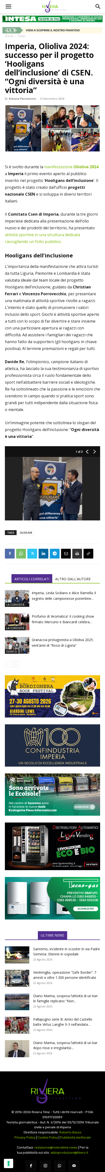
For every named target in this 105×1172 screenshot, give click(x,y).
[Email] (66, 554)
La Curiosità (15, 604)
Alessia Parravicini (22, 98)
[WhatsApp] (21, 554)
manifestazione (71, 166)
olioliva (26, 532)
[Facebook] (10, 554)
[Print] (77, 554)
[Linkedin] (43, 554)
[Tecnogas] (52, 898)
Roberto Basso (70, 1132)
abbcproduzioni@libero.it (69, 1152)
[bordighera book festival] (52, 696)
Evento (11, 651)
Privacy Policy (24, 1137)
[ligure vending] (52, 846)
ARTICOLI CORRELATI (31, 579)
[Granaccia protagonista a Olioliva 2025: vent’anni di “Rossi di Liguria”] (17, 645)
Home (9, 36)
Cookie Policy (48, 1137)
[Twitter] (32, 554)
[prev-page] (8, 664)
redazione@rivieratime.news (55, 1147)
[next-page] (16, 664)
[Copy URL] (88, 554)
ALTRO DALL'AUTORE (73, 579)
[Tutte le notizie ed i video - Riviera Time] (52, 1091)
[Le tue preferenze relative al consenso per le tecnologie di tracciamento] (8, 1163)
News (22, 36)
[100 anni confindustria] (52, 745)
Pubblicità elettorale (75, 1137)
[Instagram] (45, 1166)
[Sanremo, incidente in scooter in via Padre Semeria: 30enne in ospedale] (17, 954)
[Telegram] (55, 554)
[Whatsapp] (59, 1166)
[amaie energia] (52, 794)
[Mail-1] (74, 1166)
